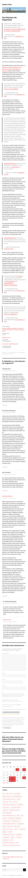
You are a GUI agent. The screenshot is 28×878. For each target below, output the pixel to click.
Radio (4, 826)
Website (4, 685)
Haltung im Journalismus (9, 804)
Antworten (5, 405)
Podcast (5, 818)
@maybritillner (10, 281)
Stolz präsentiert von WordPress (15, 875)
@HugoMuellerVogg (10, 163)
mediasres (5, 810)
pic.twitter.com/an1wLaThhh (12, 31)
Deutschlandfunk (21, 352)
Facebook (5, 802)
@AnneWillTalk (8, 283)
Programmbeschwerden (9, 823)
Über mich (6, 858)
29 (14, 780)
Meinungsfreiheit (5, 353)
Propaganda (20, 823)
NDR (18, 815)
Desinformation (7, 796)
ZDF (17, 842)
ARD (7, 793)
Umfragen (18, 837)
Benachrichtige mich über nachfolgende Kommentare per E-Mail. (12, 700)
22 (14, 777)
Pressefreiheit (6, 821)
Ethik (18, 799)
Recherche (10, 826)
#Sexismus (19, 276)
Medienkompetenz (14, 810)
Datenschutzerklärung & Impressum (13, 857)
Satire (15, 829)
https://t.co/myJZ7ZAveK (18, 29)
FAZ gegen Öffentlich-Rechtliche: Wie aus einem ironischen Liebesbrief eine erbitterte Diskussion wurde (13, 330)
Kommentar (5, 653)
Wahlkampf (6, 840)
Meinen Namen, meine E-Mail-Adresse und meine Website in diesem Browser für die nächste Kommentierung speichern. (13, 695)
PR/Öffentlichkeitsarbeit (14, 818)
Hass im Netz (6, 807)
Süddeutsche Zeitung (8, 834)
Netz (22, 815)
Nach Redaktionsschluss (9, 815)
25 (24, 777)
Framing (15, 802)
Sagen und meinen (8, 829)
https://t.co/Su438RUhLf (10, 285)
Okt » (7, 782)
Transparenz (6, 837)
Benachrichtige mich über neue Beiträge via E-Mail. (14, 709)
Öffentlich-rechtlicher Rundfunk (11, 845)
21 (10, 777)
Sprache (11, 353)
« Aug (3, 782)
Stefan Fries (7, 4)
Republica (17, 826)
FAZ (10, 802)
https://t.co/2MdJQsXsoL (11, 314)
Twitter (13, 837)
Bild (11, 793)
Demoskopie (16, 793)
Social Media (22, 829)
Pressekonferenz (15, 821)
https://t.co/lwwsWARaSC (11, 89)
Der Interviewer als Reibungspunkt (10, 344)
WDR (11, 840)
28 (10, 780)
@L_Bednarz (7, 29)
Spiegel (5, 831)
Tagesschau (19, 834)
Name (3, 673)
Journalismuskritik (15, 807)
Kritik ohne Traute (6, 337)
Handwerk (20, 804)
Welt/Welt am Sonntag (9, 842)
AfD (4, 793)
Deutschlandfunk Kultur (9, 799)
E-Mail (3, 679)
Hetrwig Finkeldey (7, 496)
